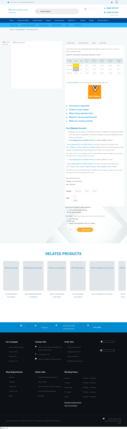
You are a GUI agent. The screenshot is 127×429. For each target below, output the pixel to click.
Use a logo (85, 216)
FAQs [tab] (94, 43)
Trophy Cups (14, 25)
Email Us (45, 328)
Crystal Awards (37, 20)
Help (66, 25)
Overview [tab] (71, 43)
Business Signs (43, 25)
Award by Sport (102, 20)
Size (67, 198)
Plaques (48, 20)
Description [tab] (83, 43)
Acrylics (98, 147)
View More (77, 25)
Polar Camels (111, 167)
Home (11, 20)
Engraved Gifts (56, 25)
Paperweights (101, 167)
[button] (94, 105)
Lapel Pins (71, 20)
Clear (75, 200)
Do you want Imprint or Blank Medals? (78, 207)
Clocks (78, 147)
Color (68, 191)
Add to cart (86, 230)
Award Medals (20, 30)
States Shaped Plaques (88, 167)
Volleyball (72, 184)
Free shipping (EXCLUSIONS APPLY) (81, 140)
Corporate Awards (23, 20)
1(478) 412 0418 (69, 326)
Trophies (82, 20)
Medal (76, 83)
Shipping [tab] (102, 43)
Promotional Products (28, 25)
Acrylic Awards (59, 20)
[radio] (78, 191)
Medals (91, 20)
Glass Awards (88, 150)
